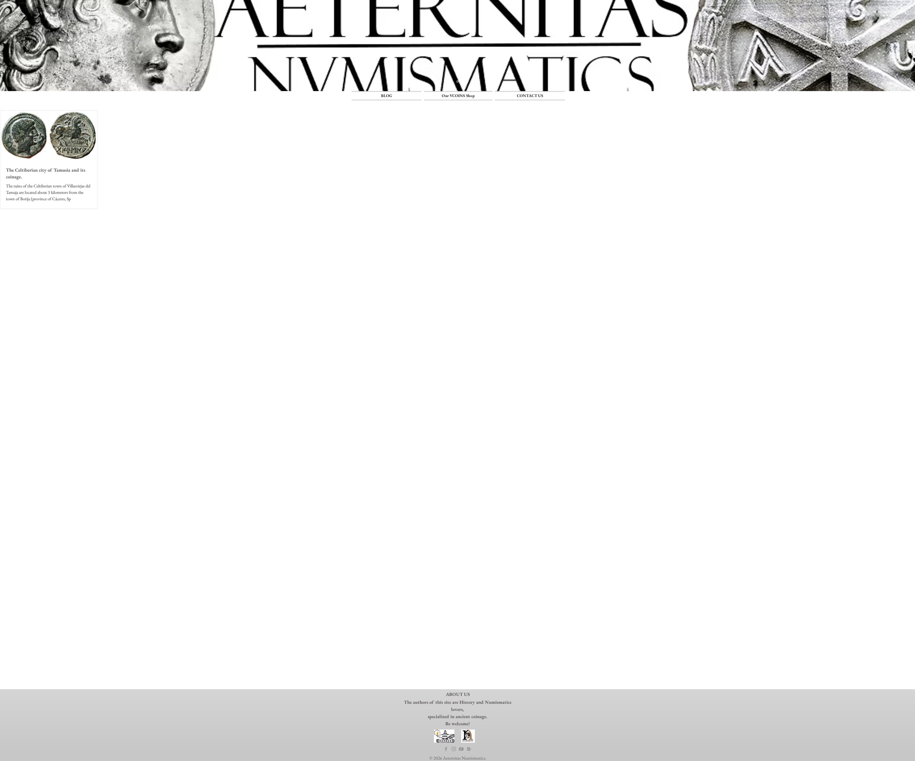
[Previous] (26, 46)
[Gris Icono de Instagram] (454, 749)
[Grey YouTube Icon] (461, 749)
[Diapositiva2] (458, 81)
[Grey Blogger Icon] (469, 749)
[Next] (888, 46)
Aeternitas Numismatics (464, 758)
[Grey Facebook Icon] (446, 749)
